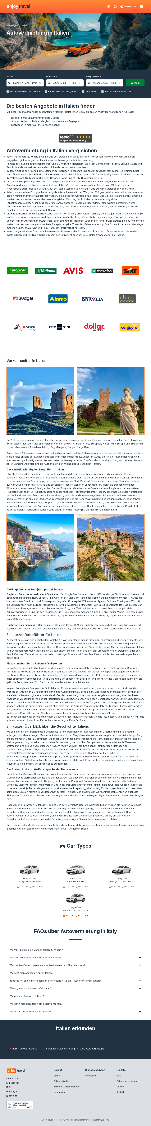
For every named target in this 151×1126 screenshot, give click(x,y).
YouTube (14, 1078)
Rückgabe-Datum (93, 76)
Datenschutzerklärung (127, 1081)
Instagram (14, 1091)
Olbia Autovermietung (92, 1048)
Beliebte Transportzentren (66, 1086)
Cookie (120, 1086)
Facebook (14, 1083)
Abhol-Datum (52, 76)
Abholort (10, 76)
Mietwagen (90, 1075)
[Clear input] (39, 83)
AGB (119, 1075)
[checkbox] (7, 91)
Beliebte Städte (61, 1081)
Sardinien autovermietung (60, 1048)
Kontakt (120, 1092)
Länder (57, 1075)
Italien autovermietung (24, 1048)
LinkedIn (13, 1095)
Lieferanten (59, 1092)
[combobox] (26, 83)
